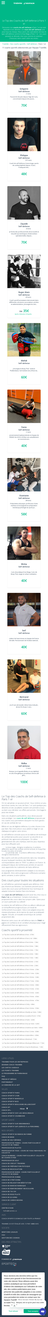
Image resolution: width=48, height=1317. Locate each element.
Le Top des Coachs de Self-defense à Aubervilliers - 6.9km (20, 1035)
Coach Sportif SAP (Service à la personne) (20, 1126)
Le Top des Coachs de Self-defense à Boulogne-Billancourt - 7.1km (23, 1043)
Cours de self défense (11, 1140)
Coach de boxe (8, 1137)
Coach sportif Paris (11, 1093)
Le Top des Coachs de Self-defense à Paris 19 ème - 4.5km (20, 996)
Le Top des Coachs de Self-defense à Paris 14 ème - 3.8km (20, 985)
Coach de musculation (12, 1169)
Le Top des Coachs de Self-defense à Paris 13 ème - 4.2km (20, 993)
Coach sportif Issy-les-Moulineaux (17, 1113)
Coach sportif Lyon (10, 1096)
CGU (3, 1235)
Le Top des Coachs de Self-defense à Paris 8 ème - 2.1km (20, 962)
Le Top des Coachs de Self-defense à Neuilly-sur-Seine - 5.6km (21, 1012)
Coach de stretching (11, 1180)
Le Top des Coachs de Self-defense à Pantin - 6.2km (18, 1020)
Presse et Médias (9, 1079)
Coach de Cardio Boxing (12, 1200)
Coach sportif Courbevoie (13, 1116)
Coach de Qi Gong (9, 1197)
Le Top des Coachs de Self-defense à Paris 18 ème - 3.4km (20, 977)
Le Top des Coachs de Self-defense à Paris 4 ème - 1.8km (20, 954)
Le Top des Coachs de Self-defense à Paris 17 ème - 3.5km (20, 981)
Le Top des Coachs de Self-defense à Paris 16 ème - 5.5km (20, 1008)
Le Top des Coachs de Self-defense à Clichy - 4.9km (18, 1004)
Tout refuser (13, 1311)
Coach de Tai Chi (9, 1191)
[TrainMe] (24, 3)
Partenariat (7, 1082)
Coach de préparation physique (16, 1166)
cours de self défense (25, 818)
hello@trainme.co (10, 1211)
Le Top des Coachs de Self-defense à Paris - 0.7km (18, 935)
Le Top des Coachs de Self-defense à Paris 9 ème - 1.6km (20, 946)
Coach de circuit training (13, 1163)
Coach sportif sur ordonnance (16, 1124)
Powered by (7, 1259)
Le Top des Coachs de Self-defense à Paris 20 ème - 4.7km (20, 1000)
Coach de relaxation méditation (16, 1183)
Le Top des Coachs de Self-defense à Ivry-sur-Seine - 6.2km (20, 1024)
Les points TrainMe (10, 1070)
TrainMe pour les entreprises (15, 1062)
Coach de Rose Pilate (11, 1194)
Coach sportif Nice (10, 1101)
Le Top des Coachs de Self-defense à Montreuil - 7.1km (19, 1039)
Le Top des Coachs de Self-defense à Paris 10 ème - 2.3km (20, 969)
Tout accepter (33, 1311)
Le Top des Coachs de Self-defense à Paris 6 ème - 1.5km (20, 942)
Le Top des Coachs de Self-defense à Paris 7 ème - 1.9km (20, 958)
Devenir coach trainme (12, 1065)
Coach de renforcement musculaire (18, 1189)
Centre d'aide (8, 1208)
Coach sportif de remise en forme (17, 1134)
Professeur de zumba (11, 1177)
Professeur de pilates (11, 1148)
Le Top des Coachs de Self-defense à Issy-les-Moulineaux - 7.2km (22, 1047)
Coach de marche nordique (14, 1186)
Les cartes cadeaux (10, 1068)
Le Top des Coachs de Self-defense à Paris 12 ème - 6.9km (20, 1031)
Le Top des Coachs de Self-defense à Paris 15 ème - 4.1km (20, 989)
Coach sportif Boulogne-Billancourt (19, 1104)
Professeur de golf (10, 1160)
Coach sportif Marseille (13, 1099)
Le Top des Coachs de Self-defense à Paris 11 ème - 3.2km (20, 973)
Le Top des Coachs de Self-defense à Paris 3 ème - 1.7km (20, 950)
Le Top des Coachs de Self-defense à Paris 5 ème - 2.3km (20, 966)
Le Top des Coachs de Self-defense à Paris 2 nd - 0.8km (19, 938)
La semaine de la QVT (11, 1085)
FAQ (3, 1076)
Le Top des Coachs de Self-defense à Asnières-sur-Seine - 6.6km (22, 1028)
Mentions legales (10, 1232)
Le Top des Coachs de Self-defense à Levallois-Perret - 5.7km (21, 1016)
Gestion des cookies (11, 1238)
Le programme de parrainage (14, 1073)
